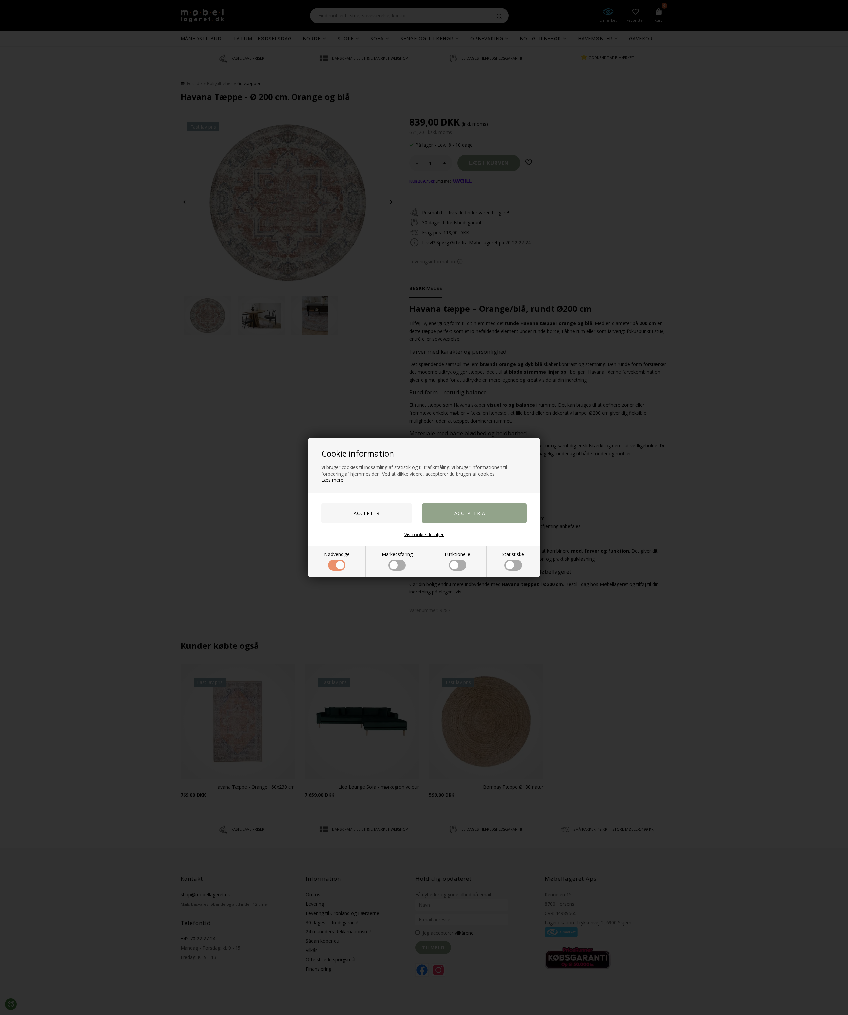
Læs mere (332, 480)
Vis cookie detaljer (424, 534)
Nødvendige (337, 554)
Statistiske (513, 554)
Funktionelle (457, 554)
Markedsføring (397, 554)
